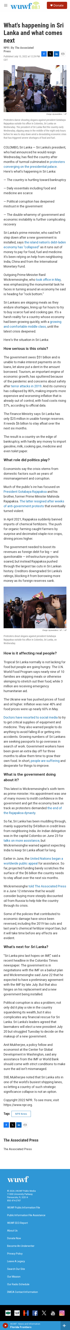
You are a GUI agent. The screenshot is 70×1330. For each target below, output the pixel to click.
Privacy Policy (15, 1253)
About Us (12, 1230)
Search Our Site (16, 1269)
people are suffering (45, 761)
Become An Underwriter (20, 1246)
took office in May (48, 279)
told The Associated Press (47, 886)
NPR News (21, 1113)
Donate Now (14, 1238)
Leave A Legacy (16, 1261)
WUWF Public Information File (23, 1207)
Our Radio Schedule (18, 1284)
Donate (58, 5)
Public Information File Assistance (26, 1215)
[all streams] (65, 1325)
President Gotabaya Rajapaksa (25, 491)
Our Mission (13, 1276)
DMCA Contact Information (22, 1292)
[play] (5, 1325)
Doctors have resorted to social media (31, 717)
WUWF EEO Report (17, 1223)
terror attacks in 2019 (26, 386)
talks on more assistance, (22, 840)
